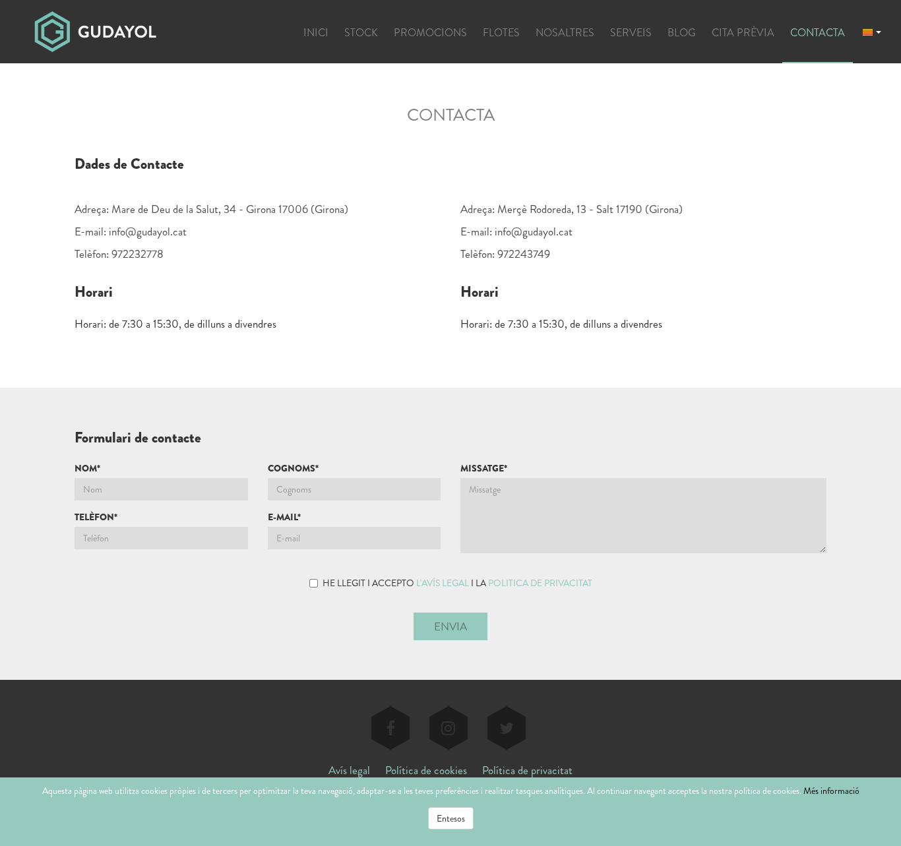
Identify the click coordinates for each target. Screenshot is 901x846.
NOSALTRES (565, 32)
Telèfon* (96, 517)
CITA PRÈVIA (743, 32)
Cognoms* (293, 468)
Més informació (831, 790)
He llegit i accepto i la (457, 582)
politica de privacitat (540, 582)
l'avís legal (442, 582)
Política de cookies (426, 770)
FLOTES (501, 32)
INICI (315, 32)
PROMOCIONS (430, 32)
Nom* (87, 468)
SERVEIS (631, 32)
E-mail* (284, 517)
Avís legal (349, 770)
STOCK (361, 32)
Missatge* (483, 468)
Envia (450, 626)
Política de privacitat (527, 770)
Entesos (451, 818)
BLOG (682, 32)
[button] (872, 31)
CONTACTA (817, 32)
